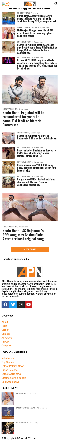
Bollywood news (10, 381)
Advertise (7, 337)
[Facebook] (5, 304)
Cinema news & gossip (14, 377)
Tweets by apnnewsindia (15, 259)
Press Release (10, 370)
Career (5, 329)
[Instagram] (21, 304)
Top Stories (8, 362)
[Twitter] (13, 304)
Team (4, 325)
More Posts (30, 249)
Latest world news (12, 373)
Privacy (6, 341)
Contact (6, 333)
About (5, 322)
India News (8, 358)
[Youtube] (28, 304)
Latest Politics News (13, 366)
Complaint (7, 345)
